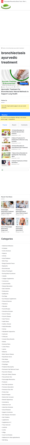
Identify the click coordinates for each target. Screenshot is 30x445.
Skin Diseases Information (9, 414)
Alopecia (4, 253)
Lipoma (4, 349)
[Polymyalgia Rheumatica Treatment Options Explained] (7, 204)
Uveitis (4, 430)
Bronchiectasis (6, 268)
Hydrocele (5, 334)
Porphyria (4, 382)
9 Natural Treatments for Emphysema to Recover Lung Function (20, 139)
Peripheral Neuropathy (8, 366)
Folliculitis (4, 306)
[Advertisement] (15, 27)
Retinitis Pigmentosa (7, 399)
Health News (5, 321)
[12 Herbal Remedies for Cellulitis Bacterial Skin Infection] (6, 132)
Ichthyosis (5, 336)
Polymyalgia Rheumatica (8, 379)
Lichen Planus (5, 346)
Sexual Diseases (6, 409)
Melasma (4, 351)
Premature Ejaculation (8, 387)
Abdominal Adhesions (7, 245)
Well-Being (5, 440)
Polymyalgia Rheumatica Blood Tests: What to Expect (22, 211)
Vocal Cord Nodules (7, 435)
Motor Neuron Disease (8, 354)
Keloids (4, 341)
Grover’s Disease (6, 316)
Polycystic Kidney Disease (9, 374)
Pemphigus (5, 364)
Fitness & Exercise (7, 301)
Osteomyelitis (5, 361)
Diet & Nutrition (6, 288)
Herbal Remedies (6, 326)
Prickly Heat (5, 392)
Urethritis (4, 427)
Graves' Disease (6, 314)
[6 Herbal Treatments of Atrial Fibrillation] (6, 163)
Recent (14, 125)
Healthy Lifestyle (6, 324)
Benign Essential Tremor (8, 263)
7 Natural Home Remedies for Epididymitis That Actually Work (19, 154)
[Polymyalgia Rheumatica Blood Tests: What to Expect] (22, 204)
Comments (24, 125)
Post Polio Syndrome (7, 384)
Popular (5, 125)
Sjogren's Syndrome (7, 412)
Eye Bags (4, 296)
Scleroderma (5, 402)
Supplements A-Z (6, 422)
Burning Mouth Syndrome (8, 273)
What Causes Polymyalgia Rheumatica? (19, 228)
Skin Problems (6, 417)
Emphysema (5, 291)
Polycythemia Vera (7, 377)
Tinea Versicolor (6, 424)
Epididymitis (5, 293)
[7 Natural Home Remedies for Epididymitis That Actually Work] (6, 155)
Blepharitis (5, 266)
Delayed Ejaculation (7, 286)
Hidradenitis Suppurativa (8, 331)
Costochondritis (6, 283)
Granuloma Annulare (7, 311)
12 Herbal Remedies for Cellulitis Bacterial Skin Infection (18, 131)
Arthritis (4, 256)
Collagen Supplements (8, 278)
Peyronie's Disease (7, 372)
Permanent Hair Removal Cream (10, 369)
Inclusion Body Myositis (8, 339)
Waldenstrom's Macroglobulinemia (11, 437)
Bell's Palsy (5, 261)
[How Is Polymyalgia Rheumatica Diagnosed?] (7, 221)
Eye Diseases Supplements (9, 298)
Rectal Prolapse (6, 394)
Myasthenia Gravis (7, 356)
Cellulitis (4, 276)
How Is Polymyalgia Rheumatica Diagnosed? (6, 228)
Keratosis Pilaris (6, 344)
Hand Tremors (6, 319)
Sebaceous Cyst (6, 404)
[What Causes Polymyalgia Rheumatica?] (22, 221)
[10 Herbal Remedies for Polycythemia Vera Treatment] (6, 148)
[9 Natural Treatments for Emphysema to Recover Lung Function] (6, 140)
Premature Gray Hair (7, 389)
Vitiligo (4, 432)
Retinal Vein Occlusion (8, 397)
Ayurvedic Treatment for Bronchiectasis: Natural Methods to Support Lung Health (15, 91)
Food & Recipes (6, 308)
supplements (5, 419)
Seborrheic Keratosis (7, 407)
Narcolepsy (5, 359)
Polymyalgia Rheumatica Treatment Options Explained (7, 211)
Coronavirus (5, 281)
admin (3, 87)
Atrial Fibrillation (6, 258)
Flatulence (5, 303)
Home (4, 48)
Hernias (4, 329)
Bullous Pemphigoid (7, 271)
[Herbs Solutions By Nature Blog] (6, 6)
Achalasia (4, 248)
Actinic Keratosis (6, 250)
